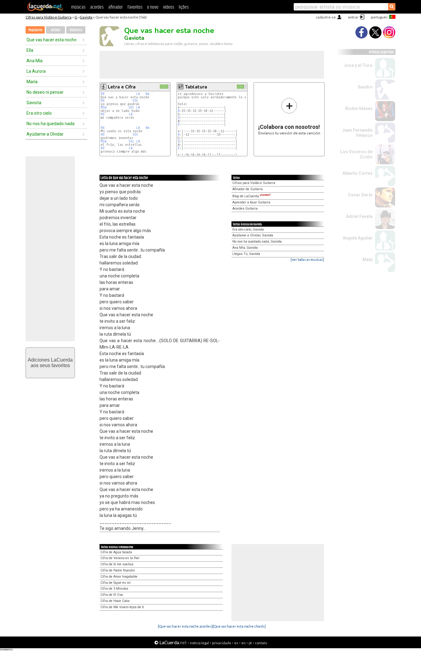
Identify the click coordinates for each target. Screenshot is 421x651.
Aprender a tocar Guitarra (251, 202)
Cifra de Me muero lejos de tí (122, 607)
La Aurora (36, 71)
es (236, 643)
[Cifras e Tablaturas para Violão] (45, 9)
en (243, 643)
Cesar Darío (360, 194)
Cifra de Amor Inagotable (118, 577)
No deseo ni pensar (45, 92)
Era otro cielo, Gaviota (248, 229)
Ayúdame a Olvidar (45, 134)
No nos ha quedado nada (51, 123)
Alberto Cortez (357, 173)
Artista (55, 30)
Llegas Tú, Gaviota (246, 254)
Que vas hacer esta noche (52, 39)
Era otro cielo (39, 113)
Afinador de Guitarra (247, 189)
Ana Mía (35, 60)
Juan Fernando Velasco (357, 133)
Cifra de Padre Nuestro (117, 570)
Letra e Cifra (122, 87)
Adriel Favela (359, 216)
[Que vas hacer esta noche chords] (239, 626)
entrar (353, 17)
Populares (35, 30)
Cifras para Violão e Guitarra (49, 17)
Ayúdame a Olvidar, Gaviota (252, 235)
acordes (97, 7)
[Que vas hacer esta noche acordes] (185, 626)
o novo (152, 7)
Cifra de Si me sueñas (116, 564)
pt (250, 643)
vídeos (168, 7)
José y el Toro (358, 65)
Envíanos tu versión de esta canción (289, 116)
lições (184, 7)
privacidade (221, 643)
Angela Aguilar (358, 237)
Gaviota (86, 17)
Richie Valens (359, 108)
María (32, 81)
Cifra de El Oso (111, 595)
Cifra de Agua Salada (116, 552)
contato (261, 643)
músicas (78, 7)
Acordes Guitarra (245, 209)
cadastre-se (326, 17)
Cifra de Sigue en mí (115, 583)
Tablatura (196, 87)
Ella (30, 50)
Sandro (365, 86)
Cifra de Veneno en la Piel (119, 558)
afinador (115, 7)
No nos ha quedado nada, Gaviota (257, 242)
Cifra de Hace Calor (115, 601)
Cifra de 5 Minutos (114, 589)
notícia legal (199, 643)
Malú (367, 259)
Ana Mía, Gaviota (245, 248)
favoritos (134, 7)
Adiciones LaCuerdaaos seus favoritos (50, 362)
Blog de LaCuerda (251, 196)
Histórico (76, 30)
